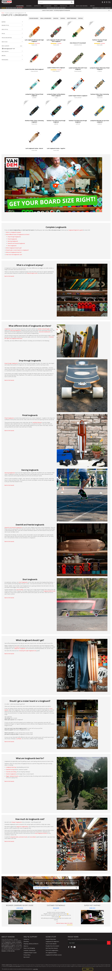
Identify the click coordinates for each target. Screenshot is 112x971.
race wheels (33, 837)
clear (21, 46)
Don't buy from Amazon (52, 948)
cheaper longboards (16, 822)
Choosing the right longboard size (27, 650)
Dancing (55, 18)
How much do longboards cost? (14, 254)
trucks (3, 945)
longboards (8, 942)
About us (26, 946)
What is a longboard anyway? (13, 232)
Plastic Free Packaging (29, 948)
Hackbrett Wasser (37, 422)
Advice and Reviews (82, 6)
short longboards (23, 582)
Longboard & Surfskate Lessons (54, 955)
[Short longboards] (82, 630)
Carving (62, 18)
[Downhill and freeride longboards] (82, 576)
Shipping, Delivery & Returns (31, 943)
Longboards (20, 6)
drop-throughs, (46, 329)
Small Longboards (45, 18)
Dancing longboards (13, 241)
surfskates (18, 942)
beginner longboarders (22, 826)
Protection (63, 6)
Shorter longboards (11, 774)
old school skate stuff (7, 943)
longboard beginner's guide (76, 230)
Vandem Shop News (51, 939)
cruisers (17, 647)
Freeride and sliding (11, 771)
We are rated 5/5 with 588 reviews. (14, 8)
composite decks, (14, 837)
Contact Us (107, 8)
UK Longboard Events (51, 952)
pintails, (40, 329)
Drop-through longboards (14, 236)
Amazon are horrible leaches (14, 966)
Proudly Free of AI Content (52, 946)
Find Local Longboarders (52, 950)
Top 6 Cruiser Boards (51, 943)
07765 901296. (11, 951)
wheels (7, 945)
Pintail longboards (12, 239)
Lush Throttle (19, 589)
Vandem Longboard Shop (7, 964)
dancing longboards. (16, 330)
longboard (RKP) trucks (49, 591)
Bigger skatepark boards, (12, 776)
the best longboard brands (12, 945)
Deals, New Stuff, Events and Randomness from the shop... (83, 939)
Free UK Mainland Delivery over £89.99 (56, 8)
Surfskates (37, 6)
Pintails (80, 18)
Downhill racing (10, 769)
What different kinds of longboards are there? (17, 234)
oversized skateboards (44, 332)
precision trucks (23, 837)
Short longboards (12, 245)
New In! (92, 6)
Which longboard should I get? (14, 248)
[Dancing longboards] (82, 521)
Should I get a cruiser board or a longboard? (17, 250)
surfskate (19, 738)
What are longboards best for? (14, 252)
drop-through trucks (32, 273)
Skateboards (47, 6)
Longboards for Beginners (52, 941)
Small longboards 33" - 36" (9, 48)
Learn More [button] (35, 969)
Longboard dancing (11, 767)
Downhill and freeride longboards (16, 243)
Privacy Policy (27, 955)
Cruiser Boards (33, 18)
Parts (56, 6)
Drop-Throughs (71, 18)
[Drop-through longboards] (82, 411)
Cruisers (29, 6)
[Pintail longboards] (82, 466)
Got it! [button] (87, 969)
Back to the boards (9, 276)
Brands (72, 6)
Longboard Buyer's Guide (30, 952)
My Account (27, 957)
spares (13, 945)
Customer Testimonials (29, 950)
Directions (26, 941)
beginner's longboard (19, 648)
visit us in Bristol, (8, 948)
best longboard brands (41, 833)
